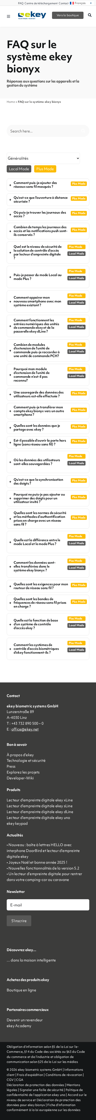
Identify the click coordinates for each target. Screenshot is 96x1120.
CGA (19, 1080)
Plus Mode (45, 168)
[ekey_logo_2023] (32, 12)
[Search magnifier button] (83, 131)
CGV (10, 1080)
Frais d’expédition (30, 1075)
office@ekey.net (25, 729)
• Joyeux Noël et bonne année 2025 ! (37, 862)
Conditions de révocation (64, 1075)
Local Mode (19, 168)
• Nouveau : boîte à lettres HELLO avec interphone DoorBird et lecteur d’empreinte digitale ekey (43, 850)
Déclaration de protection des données (36, 1085)
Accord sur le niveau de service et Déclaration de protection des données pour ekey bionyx (47, 1100)
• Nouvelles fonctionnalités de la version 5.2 (43, 868)
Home (11, 102)
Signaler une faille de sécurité (41, 1090)
